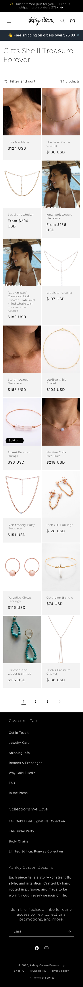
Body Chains (19, 841)
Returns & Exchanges (25, 763)
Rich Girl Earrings (59, 525)
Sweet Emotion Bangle (19, 454)
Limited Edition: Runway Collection (36, 851)
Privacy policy (60, 970)
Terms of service (43, 977)
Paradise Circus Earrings (19, 599)
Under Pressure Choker (58, 671)
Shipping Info (19, 753)
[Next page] (59, 701)
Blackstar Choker (59, 292)
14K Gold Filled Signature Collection (37, 821)
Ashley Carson (39, 965)
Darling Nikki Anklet (56, 381)
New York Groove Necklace (59, 216)
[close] (78, 35)
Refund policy (37, 970)
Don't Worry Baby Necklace (21, 526)
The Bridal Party (21, 831)
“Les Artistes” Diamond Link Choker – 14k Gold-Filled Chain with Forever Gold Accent (22, 301)
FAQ (12, 783)
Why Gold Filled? (22, 773)
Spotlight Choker (21, 215)
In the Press (18, 793)
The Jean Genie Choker (58, 144)
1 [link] (24, 701)
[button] (9, 21)
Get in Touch (19, 732)
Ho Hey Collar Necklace (57, 454)
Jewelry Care (19, 742)
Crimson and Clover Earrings (19, 671)
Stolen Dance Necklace (18, 381)
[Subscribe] (69, 931)
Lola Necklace (18, 142)
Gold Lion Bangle (59, 597)
